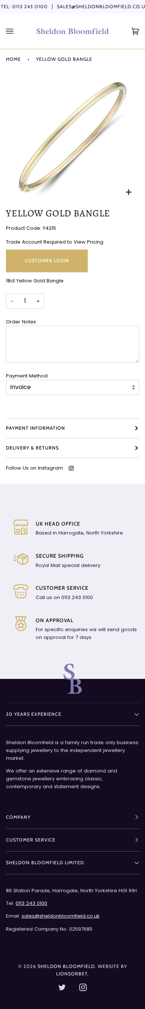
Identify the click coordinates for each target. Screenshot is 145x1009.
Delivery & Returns (32, 448)
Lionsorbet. (72, 974)
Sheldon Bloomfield (66, 966)
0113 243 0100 (30, 6)
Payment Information (35, 428)
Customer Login (47, 260)
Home (13, 59)
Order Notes (21, 321)
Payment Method (27, 375)
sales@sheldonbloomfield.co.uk (61, 915)
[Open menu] (17, 31)
